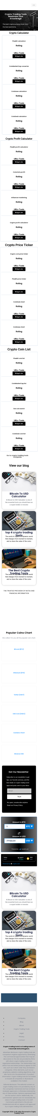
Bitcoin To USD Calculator (19, 495)
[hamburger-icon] (34, 5)
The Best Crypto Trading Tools (19, 572)
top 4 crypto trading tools (19, 534)
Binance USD (19, 754)
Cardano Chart (19, 733)
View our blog (19, 465)
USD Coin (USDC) (19, 714)
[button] (29, 826)
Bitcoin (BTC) (19, 649)
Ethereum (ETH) (19, 673)
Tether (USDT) (19, 695)
